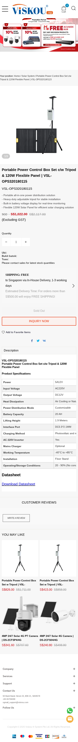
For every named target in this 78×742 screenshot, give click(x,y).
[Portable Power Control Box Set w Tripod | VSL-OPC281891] (58, 558)
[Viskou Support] (69, 710)
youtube (44, 341)
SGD (4, 214)
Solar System (28, 76)
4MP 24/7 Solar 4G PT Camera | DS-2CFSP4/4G (20, 637)
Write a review (16, 518)
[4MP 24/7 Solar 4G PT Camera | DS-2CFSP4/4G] (20, 614)
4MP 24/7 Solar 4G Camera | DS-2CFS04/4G (56, 637)
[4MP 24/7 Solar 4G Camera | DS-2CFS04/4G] (58, 614)
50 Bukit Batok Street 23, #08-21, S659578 (21, 696)
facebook (32, 341)
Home (17, 76)
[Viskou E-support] (69, 719)
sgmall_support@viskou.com (15, 702)
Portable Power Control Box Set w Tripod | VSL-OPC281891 (57, 582)
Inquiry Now (39, 321)
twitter (38, 341)
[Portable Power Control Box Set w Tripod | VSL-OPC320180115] (20, 558)
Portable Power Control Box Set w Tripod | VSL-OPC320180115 (19, 582)
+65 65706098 (9, 699)
